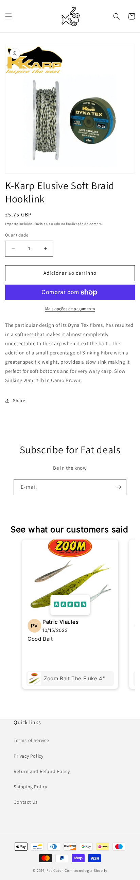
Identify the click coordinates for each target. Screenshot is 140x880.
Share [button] (19, 400)
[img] (70, 605)
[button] (8, 16)
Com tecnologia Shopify (86, 870)
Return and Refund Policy (42, 771)
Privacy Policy (28, 756)
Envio (38, 224)
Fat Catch (55, 870)
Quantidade (16, 235)
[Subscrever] (118, 487)
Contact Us (26, 802)
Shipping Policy (30, 787)
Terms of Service (31, 740)
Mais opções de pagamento (70, 308)
